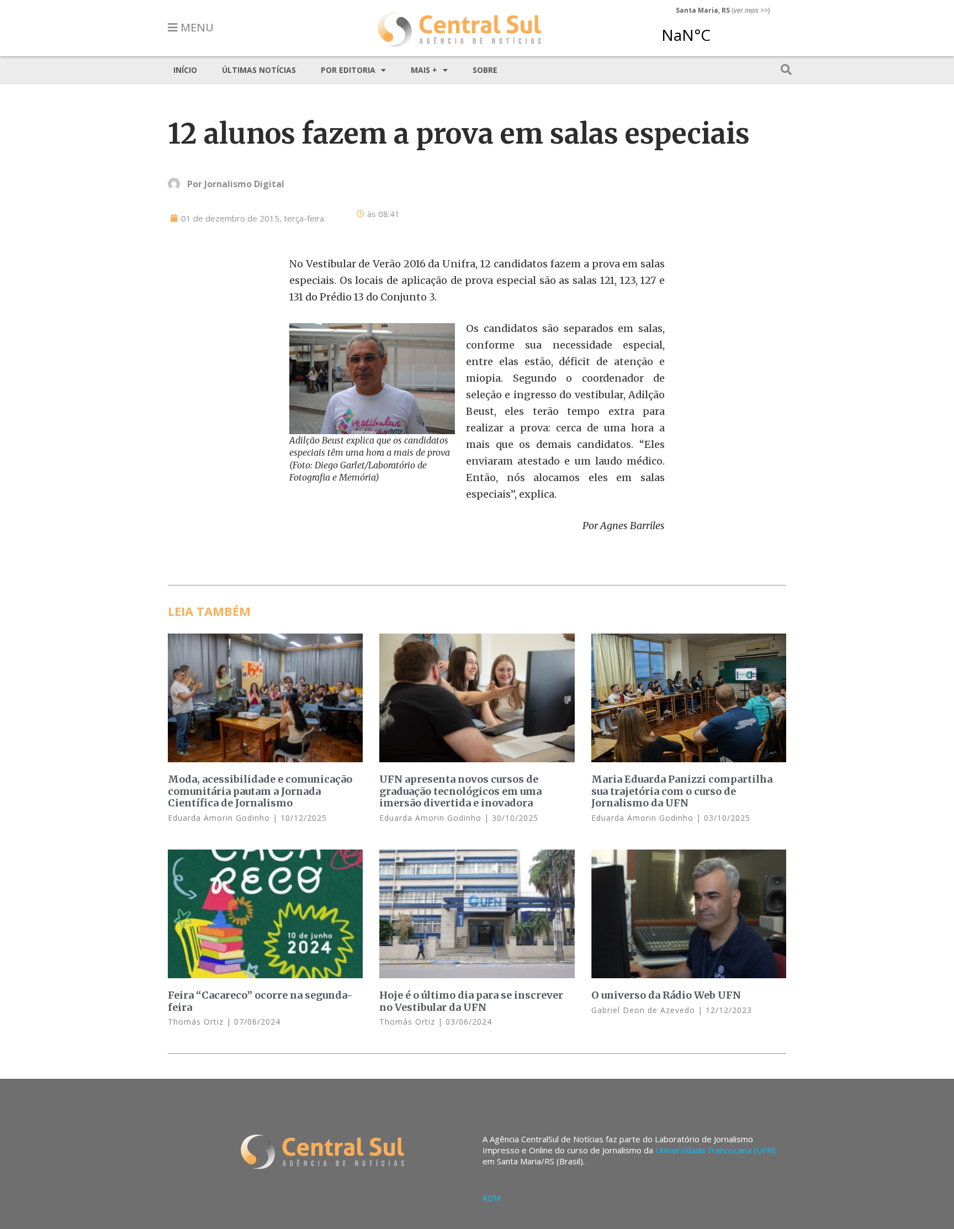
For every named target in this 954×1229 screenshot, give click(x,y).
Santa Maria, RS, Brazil (718, 30)
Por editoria (348, 70)
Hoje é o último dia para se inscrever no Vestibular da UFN (471, 1001)
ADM (492, 1198)
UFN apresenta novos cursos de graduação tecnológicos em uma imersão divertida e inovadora (460, 791)
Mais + (424, 70)
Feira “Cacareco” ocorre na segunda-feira (260, 1001)
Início (185, 70)
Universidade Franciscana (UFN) (715, 1150)
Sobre (485, 70)
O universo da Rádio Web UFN (666, 995)
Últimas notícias (259, 70)
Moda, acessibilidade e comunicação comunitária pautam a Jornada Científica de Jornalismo (260, 791)
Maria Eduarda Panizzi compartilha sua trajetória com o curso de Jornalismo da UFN (681, 791)
